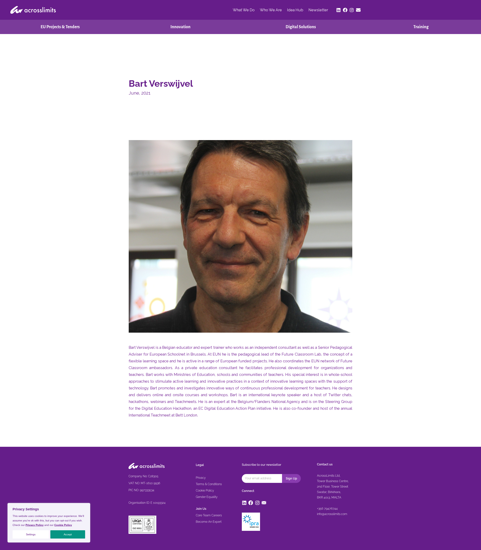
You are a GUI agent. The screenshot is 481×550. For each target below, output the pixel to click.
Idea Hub (295, 10)
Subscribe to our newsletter (261, 465)
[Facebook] (345, 10)
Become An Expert (209, 521)
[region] (49, 522)
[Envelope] (358, 10)
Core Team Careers (209, 515)
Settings (31, 534)
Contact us (325, 464)
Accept (68, 534)
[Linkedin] (338, 10)
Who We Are (271, 10)
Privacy (201, 477)
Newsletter (318, 10)
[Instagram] (351, 10)
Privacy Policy (35, 524)
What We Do (244, 10)
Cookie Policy (63, 524)
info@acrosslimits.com (332, 514)
